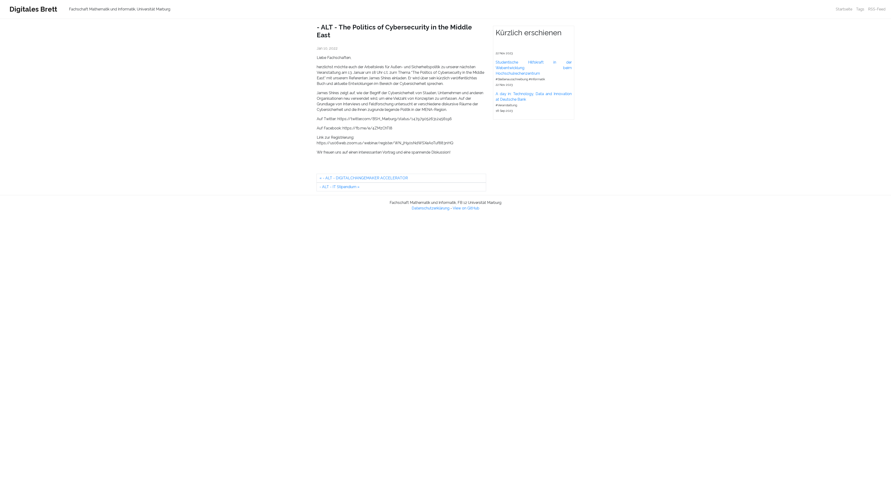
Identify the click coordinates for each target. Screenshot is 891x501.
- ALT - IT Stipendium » (339, 187)
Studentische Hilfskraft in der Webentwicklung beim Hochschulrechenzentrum (534, 68)
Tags (860, 9)
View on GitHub (466, 208)
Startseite (845, 9)
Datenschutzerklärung (430, 208)
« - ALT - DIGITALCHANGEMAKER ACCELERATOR (364, 178)
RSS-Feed (876, 9)
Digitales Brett (33, 9)
